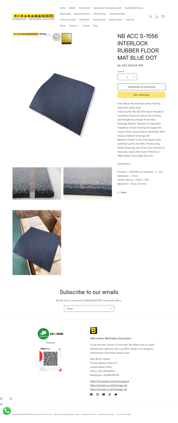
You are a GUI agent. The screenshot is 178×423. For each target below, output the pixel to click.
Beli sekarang (141, 94)
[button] (74, 26)
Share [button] (123, 192)
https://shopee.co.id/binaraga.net (108, 385)
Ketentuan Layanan (106, 414)
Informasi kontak (124, 414)
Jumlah (121, 71)
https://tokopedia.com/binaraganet (109, 381)
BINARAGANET (26, 414)
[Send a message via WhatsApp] (7, 410)
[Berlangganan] (111, 308)
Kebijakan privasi (89, 414)
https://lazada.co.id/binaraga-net (108, 389)
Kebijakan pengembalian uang (66, 414)
